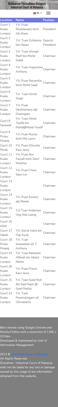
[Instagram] (16, 390)
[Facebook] (8, 390)
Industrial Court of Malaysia (29, 354)
